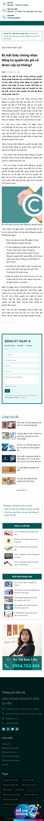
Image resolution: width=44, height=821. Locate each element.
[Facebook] (3, 729)
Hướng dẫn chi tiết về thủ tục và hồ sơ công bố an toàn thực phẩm (29, 436)
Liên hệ (5, 764)
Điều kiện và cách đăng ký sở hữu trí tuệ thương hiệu (29, 423)
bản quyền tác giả (10, 799)
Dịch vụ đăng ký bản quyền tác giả (26, 548)
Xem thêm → (22, 490)
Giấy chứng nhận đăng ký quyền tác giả (21, 508)
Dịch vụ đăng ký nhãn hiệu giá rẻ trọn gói (26, 555)
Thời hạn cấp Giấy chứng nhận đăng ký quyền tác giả (21, 514)
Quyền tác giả (28, 780)
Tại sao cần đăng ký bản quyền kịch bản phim (27, 479)
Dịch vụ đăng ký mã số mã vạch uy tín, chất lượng (26, 563)
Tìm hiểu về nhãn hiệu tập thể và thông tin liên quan (26, 591)
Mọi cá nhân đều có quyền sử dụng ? (25, 583)
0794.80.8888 (13, 17)
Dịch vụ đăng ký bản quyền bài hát (26, 533)
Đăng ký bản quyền (10, 747)
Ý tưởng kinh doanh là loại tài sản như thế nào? (25, 614)
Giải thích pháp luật (12, 47)
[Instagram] (8, 729)
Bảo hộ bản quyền (29, 784)
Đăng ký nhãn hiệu (11, 784)
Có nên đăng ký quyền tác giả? (28, 468)
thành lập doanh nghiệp (13, 804)
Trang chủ (6, 743)
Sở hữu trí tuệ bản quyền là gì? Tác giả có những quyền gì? (28, 447)
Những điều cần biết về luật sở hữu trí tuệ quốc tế (26, 606)
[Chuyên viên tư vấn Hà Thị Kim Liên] (22, 647)
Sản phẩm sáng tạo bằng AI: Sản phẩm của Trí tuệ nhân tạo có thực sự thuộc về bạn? (29, 459)
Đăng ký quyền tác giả (22, 505)
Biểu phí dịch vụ (9, 752)
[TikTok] (17, 729)
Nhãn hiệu (19, 789)
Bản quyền (7, 789)
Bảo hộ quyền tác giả (12, 794)
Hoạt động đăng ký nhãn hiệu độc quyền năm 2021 (25, 599)
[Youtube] (12, 729)
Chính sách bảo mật (11, 398)
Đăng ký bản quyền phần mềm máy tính (26, 540)
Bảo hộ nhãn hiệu (31, 794)
